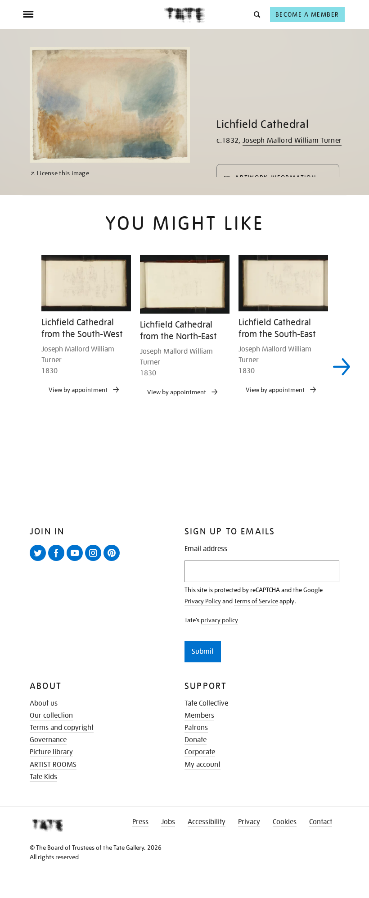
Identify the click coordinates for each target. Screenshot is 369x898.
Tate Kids (43, 776)
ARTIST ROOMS (53, 764)
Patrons (196, 727)
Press (140, 821)
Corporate (199, 752)
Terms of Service (256, 601)
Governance (48, 739)
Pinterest (113, 560)
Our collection (51, 715)
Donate (195, 739)
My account (202, 764)
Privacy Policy (202, 601)
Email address (205, 549)
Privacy (249, 821)
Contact (320, 821)
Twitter (39, 560)
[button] (256, 14)
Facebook (58, 560)
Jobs (168, 821)
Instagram (95, 560)
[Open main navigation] (93, 14)
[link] (60, 173)
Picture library (51, 752)
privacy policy (219, 620)
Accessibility (206, 821)
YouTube (76, 560)
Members (199, 715)
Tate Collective (206, 703)
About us (44, 703)
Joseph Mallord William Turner (292, 140)
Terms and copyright (62, 727)
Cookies (285, 821)
